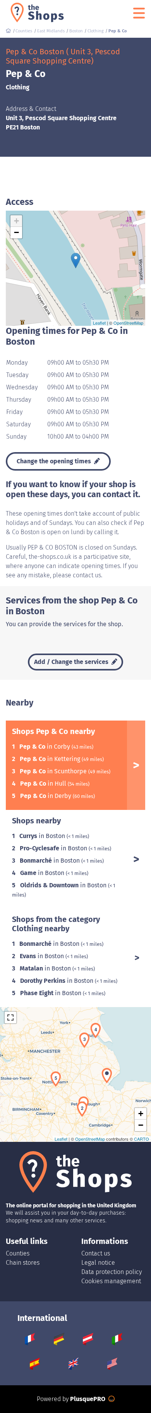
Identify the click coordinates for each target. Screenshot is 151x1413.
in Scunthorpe (54, 771)
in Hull (44, 783)
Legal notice (98, 1262)
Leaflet (99, 323)
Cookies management (111, 1281)
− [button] (16, 232)
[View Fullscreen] (10, 1017)
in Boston (43, 836)
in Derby (46, 796)
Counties (17, 1253)
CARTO (141, 1139)
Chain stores (22, 1262)
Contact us (95, 1253)
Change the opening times (55, 461)
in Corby (45, 746)
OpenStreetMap (128, 323)
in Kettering (51, 759)
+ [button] (16, 221)
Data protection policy (111, 1272)
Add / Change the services (72, 661)
